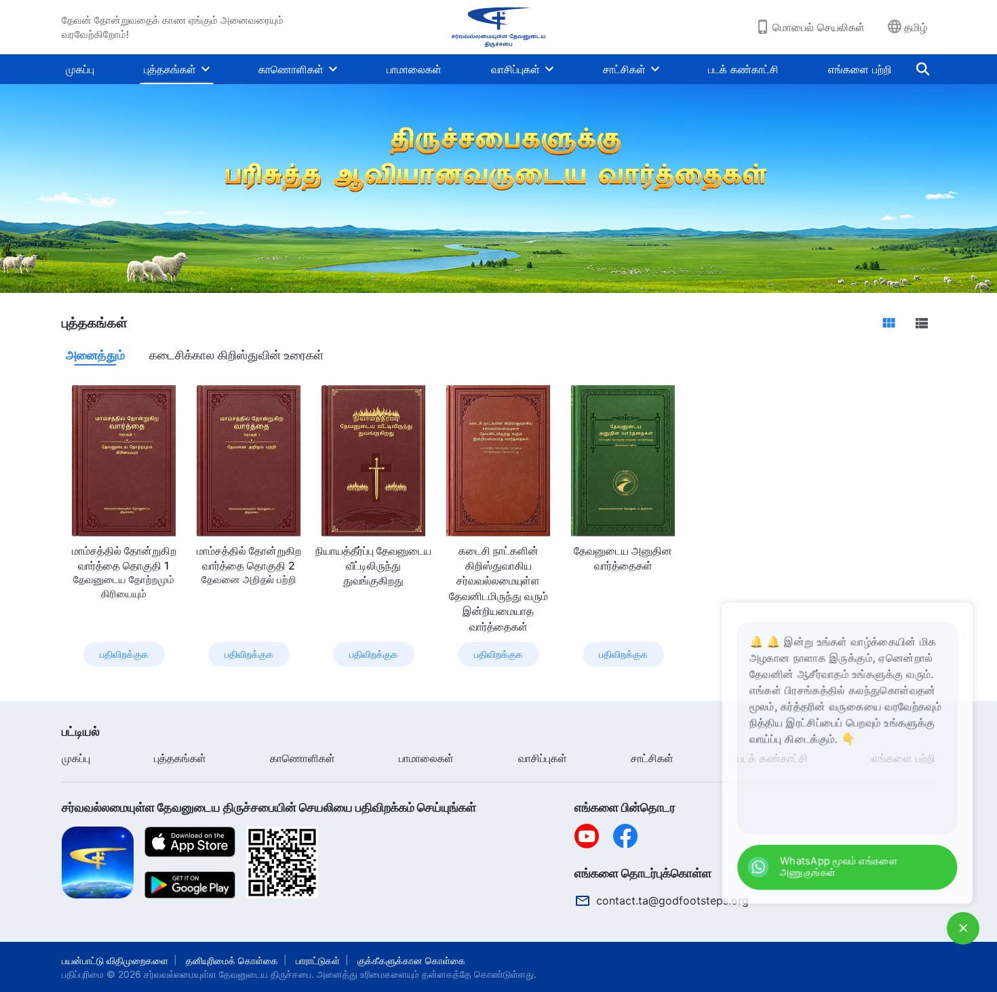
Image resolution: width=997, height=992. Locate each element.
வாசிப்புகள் (515, 69)
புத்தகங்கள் (170, 69)
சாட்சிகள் (624, 69)
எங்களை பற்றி (860, 69)
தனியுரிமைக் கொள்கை (232, 960)
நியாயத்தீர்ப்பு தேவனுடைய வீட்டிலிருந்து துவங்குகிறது (373, 566)
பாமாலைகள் (414, 69)
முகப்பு (80, 69)
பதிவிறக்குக (124, 654)
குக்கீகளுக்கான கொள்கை (411, 960)
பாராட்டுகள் (318, 960)
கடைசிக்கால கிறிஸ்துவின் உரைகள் (236, 355)
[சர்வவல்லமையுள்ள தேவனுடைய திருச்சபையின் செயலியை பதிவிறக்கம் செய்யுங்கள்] (98, 862)
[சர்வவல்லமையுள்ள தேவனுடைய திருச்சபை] (498, 27)
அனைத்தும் (95, 355)
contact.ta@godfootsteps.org (672, 900)
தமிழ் (915, 27)
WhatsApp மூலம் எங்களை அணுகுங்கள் (865, 869)
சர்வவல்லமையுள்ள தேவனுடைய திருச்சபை (227, 974)
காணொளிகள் (291, 69)
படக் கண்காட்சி (743, 69)
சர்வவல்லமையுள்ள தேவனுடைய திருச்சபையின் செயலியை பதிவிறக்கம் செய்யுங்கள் (269, 807)
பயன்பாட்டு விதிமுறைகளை (115, 960)
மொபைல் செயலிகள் (819, 27)
